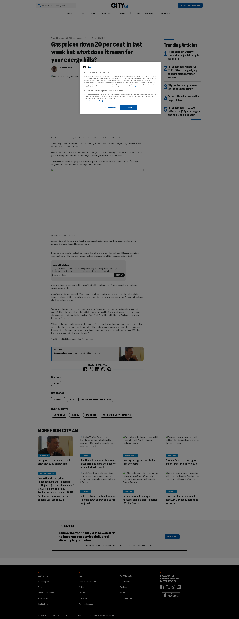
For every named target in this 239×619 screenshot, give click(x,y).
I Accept (129, 107)
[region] (120, 88)
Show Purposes (111, 107)
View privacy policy (130, 87)
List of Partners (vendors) (93, 101)
